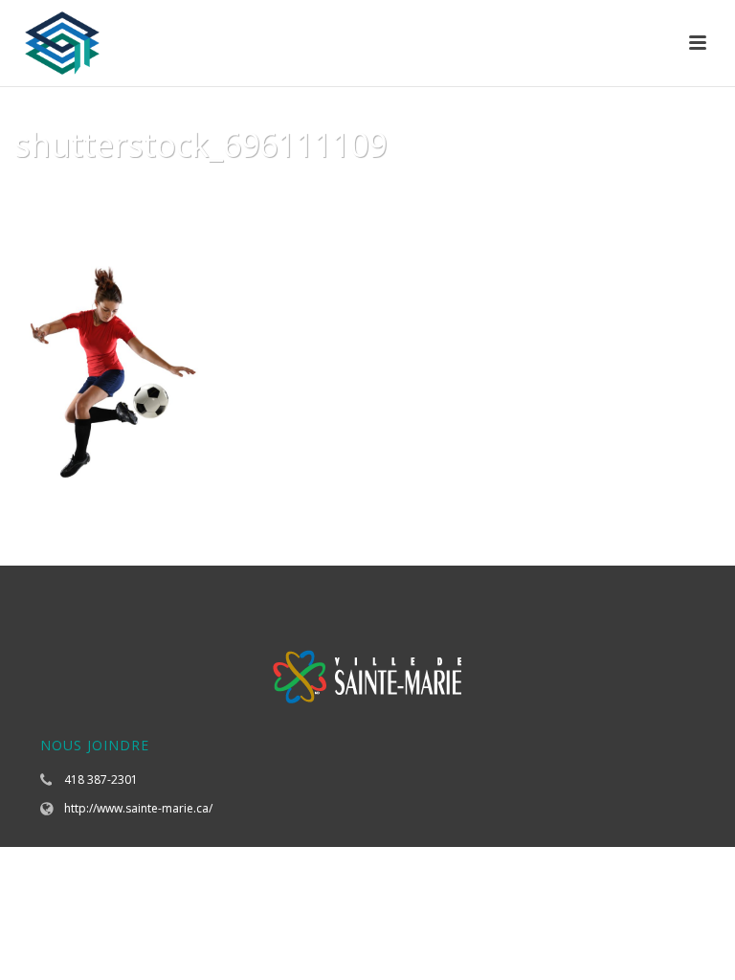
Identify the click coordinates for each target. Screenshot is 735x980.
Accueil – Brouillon (466, 193)
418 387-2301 (101, 779)
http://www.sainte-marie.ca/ (138, 808)
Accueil (361, 193)
